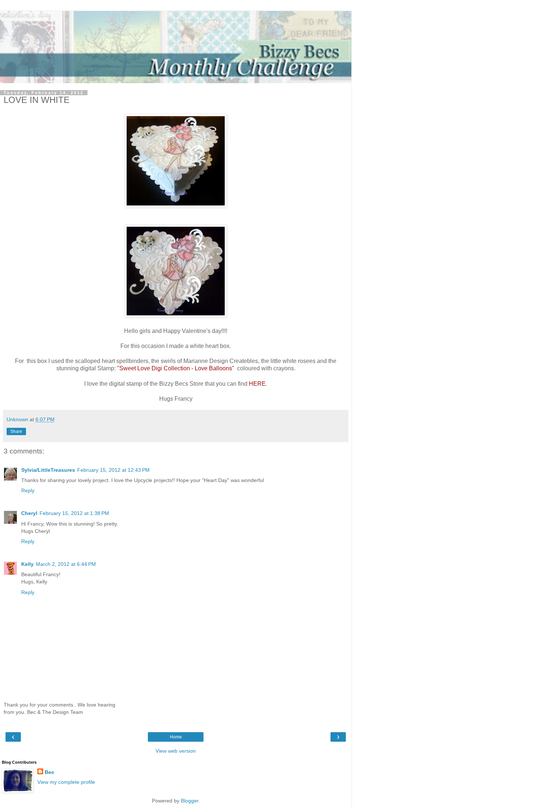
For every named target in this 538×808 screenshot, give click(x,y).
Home (176, 737)
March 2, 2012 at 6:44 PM (66, 564)
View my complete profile (66, 782)
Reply (27, 490)
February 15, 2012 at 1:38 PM (74, 513)
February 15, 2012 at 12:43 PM (113, 470)
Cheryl (29, 513)
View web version (176, 751)
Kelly (27, 564)
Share (16, 431)
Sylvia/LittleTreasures (48, 470)
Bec (49, 772)
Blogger (189, 801)
